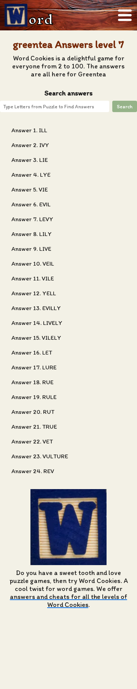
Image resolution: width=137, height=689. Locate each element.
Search (124, 106)
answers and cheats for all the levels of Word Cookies (68, 600)
